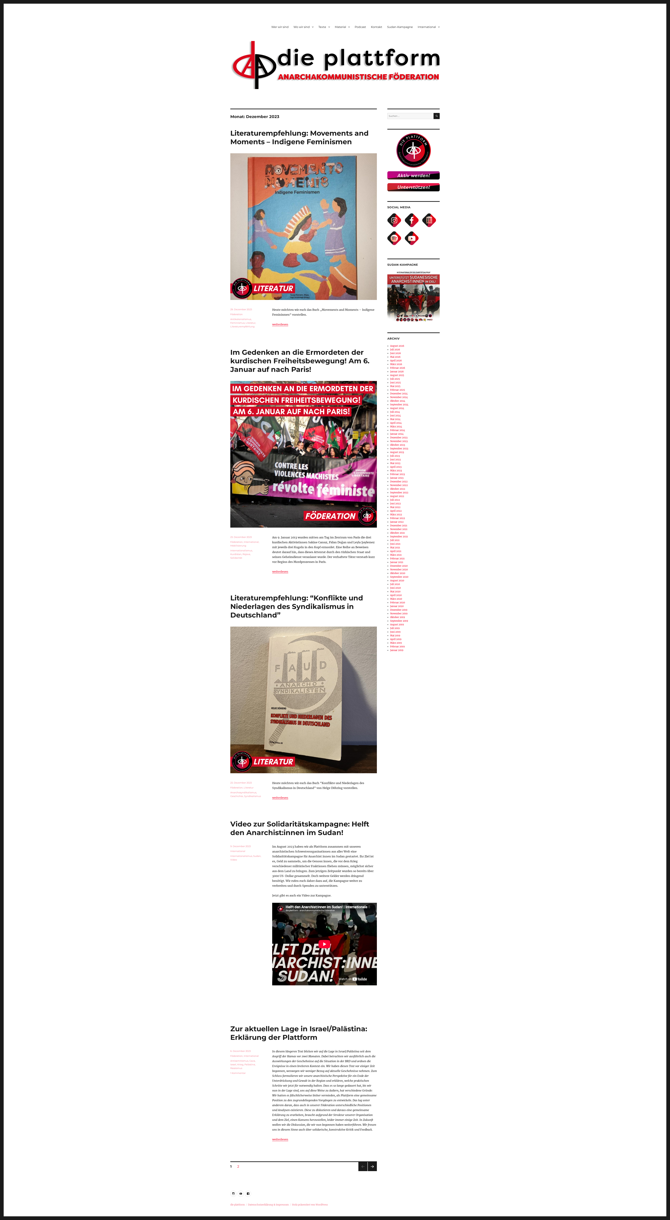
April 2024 (396, 422)
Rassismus (236, 1068)
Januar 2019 (396, 650)
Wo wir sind (301, 27)
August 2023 (397, 452)
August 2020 (397, 580)
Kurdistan (235, 554)
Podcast (360, 27)
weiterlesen (280, 324)
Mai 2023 (395, 463)
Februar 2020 (397, 602)
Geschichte (236, 796)
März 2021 (396, 554)
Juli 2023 (395, 455)
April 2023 (395, 466)
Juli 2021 (395, 540)
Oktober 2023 (397, 444)
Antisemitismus (239, 1060)
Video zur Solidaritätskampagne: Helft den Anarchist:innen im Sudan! (299, 828)
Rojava (246, 554)
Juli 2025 (395, 378)
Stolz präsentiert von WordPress (310, 1204)
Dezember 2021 (398, 525)
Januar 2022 (397, 521)
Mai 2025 (395, 386)
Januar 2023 (396, 477)
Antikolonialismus (240, 319)
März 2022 (396, 514)
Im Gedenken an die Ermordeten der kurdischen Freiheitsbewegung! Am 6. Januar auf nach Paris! (299, 361)
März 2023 (396, 470)
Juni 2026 (395, 353)
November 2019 (399, 613)
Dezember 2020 (399, 565)
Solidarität (236, 557)
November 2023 (399, 441)
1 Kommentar (238, 1073)
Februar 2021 (397, 558)
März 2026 (396, 364)
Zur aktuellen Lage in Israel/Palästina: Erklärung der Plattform (298, 1033)
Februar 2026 (397, 367)
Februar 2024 (397, 430)
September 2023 (399, 448)
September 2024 (399, 404)
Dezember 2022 (399, 481)
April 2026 (396, 360)
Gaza (252, 1060)
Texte (322, 27)
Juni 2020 (395, 587)
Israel (233, 1064)
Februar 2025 (397, 389)
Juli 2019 (395, 628)
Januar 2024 (397, 433)
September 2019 (399, 620)
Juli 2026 (395, 349)
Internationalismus (241, 550)
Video (233, 859)
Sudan (257, 856)
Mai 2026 (395, 356)
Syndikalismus (252, 796)
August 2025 (397, 375)
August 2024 (397, 408)
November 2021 (398, 529)
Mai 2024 (395, 419)
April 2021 (395, 551)
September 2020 (399, 576)
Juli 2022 (395, 499)
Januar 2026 (397, 371)
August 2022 (397, 496)
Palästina (249, 1064)
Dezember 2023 (398, 437)
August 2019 (397, 624)
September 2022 (399, 492)
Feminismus (237, 322)
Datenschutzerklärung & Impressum (268, 1204)
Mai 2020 (395, 591)
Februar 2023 (397, 474)
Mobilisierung (238, 545)
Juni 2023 (395, 459)
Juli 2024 (395, 411)
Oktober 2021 (397, 532)
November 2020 (399, 569)
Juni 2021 (395, 543)
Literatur (250, 322)
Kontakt (376, 27)
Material (340, 27)
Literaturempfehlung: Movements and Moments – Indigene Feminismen (299, 137)
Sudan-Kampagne (400, 27)
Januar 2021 (396, 562)
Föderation (236, 314)
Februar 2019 (397, 646)
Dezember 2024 (399, 393)
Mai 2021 (395, 547)
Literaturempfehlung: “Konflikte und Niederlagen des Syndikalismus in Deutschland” (296, 606)
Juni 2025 (395, 382)
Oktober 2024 (397, 400)
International (427, 27)
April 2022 (396, 510)
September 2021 (399, 536)
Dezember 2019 (398, 609)
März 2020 (396, 598)
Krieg (240, 1064)
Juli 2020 (395, 584)
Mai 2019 (395, 635)
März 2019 (396, 642)
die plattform (237, 1204)
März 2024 (396, 426)
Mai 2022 (395, 507)
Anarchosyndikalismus (243, 792)
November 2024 (399, 397)
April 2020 (396, 595)
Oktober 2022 (397, 488)
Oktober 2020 (397, 573)
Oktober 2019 (397, 617)
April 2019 (395, 639)
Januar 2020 (397, 606)
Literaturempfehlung (242, 326)
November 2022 (399, 485)
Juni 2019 (395, 631)
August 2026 (397, 345)
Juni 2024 (395, 415)
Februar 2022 (397, 518)
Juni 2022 (395, 503)
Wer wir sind (280, 27)
